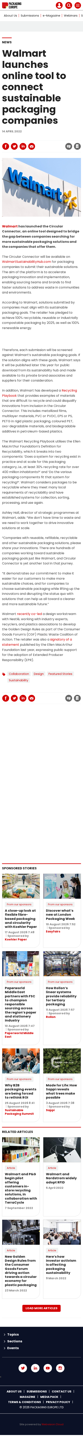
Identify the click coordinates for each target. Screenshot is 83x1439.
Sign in (22, 138)
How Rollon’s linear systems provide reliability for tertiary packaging (61, 996)
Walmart (10, 226)
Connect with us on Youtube (48, 1368)
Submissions (30, 16)
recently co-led (29, 614)
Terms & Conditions (24, 1402)
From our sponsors (19, 904)
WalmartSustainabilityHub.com (26, 261)
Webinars (71, 16)
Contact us (61, 1391)
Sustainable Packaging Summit (19, 1112)
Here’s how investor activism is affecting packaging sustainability (61, 1264)
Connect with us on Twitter (23, 1368)
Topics (13, 1334)
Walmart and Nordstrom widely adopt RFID (61, 1178)
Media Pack (49, 1397)
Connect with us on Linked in (35, 1368)
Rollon (51, 1017)
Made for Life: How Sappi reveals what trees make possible (61, 1091)
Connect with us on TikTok (41, 1376)
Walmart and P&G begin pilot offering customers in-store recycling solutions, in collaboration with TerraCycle (21, 1188)
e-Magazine (51, 16)
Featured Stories (60, 674)
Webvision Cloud (52, 1424)
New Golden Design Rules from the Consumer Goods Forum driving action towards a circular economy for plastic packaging (21, 1270)
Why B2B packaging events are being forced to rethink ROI (20, 1091)
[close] (45, 143)
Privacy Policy (58, 1402)
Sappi (50, 1110)
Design (39, 674)
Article (11, 1168)
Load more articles (41, 1308)
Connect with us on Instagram (60, 1368)
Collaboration (19, 674)
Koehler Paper (16, 939)
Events (13, 1348)
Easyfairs (53, 931)
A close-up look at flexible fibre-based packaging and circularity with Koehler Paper (21, 918)
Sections (14, 1341)
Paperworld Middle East (19, 1035)
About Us (10, 16)
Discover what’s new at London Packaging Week (60, 914)
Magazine (27, 1397)
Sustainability (18, 680)
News (7, 42)
